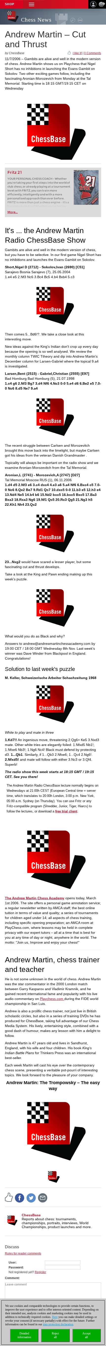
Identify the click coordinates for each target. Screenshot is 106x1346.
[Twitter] (31, 1197)
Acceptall (86, 1335)
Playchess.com (52, 999)
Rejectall (55, 1335)
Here (55, 1317)
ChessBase (31, 1215)
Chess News (36, 20)
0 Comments (92, 53)
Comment (12, 1278)
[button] (31, 4)
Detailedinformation (24, 1335)
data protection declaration (58, 1324)
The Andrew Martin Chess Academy (34, 898)
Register (40, 1272)
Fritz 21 (14, 172)
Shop (9, 4)
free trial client (66, 811)
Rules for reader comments (23, 1253)
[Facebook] (19, 1197)
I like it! (77, 53)
